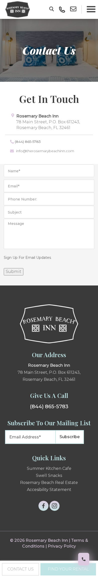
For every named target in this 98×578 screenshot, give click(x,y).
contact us (20, 569)
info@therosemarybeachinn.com (45, 151)
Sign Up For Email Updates (27, 257)
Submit (13, 271)
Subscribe (70, 436)
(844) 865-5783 (28, 141)
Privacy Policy (62, 546)
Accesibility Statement (49, 489)
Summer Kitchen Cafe (49, 468)
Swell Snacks (49, 475)
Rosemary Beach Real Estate (49, 482)
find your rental (68, 569)
